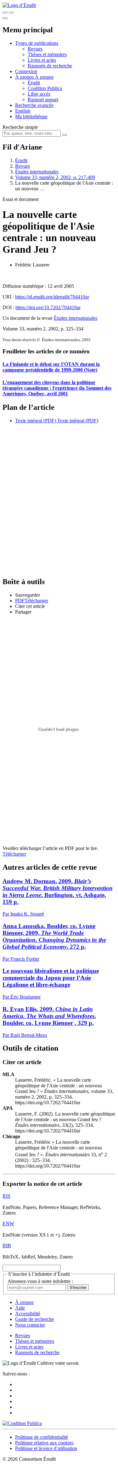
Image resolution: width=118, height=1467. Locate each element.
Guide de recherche (34, 1319)
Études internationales (37, 171)
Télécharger (14, 854)
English (22, 110)
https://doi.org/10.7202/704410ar (48, 307)
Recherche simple (20, 127)
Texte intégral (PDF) (35, 420)
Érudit (34, 82)
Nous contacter (30, 1324)
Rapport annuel (43, 99)
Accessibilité (27, 1313)
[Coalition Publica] (22, 1423)
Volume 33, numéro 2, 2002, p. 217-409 (55, 177)
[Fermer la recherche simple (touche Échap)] (11, 12)
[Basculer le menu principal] (5, 18)
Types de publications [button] (36, 43)
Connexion (26, 71)
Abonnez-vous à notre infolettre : (40, 1281)
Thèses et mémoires (47, 54)
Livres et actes (42, 60)
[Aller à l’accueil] (19, 5)
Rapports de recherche (50, 65)
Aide (20, 1308)
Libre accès (39, 94)
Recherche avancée (34, 105)
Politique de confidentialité (41, 1437)
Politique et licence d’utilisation (46, 1448)
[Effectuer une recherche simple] (5, 12)
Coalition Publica (45, 88)
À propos (44, 77)
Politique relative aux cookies (44, 1442)
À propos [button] (25, 77)
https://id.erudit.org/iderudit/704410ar (52, 296)
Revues (35, 48)
